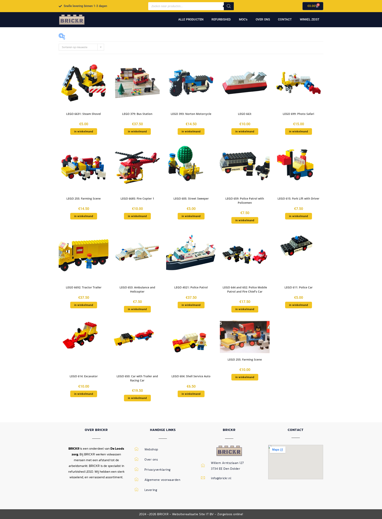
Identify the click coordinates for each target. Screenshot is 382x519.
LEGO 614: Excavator (84, 376)
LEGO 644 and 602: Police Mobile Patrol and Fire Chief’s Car (245, 289)
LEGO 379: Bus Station (137, 114)
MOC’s (243, 19)
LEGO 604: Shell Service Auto (191, 376)
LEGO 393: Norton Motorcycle (191, 114)
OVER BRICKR (96, 429)
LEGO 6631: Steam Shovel (83, 114)
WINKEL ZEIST (309, 19)
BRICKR (229, 429)
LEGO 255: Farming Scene (83, 198)
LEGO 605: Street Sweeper (191, 198)
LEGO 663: (245, 114)
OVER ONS (263, 19)
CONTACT (285, 19)
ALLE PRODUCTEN (191, 19)
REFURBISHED (221, 19)
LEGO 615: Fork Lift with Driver (298, 198)
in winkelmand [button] (83, 131)
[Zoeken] (229, 6)
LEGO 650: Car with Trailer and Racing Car (137, 378)
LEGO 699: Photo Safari (298, 114)
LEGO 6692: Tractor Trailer (83, 287)
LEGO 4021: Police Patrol (191, 287)
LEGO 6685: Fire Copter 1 (137, 198)
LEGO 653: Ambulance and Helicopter (137, 289)
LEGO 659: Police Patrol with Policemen (244, 201)
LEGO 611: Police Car (299, 287)
